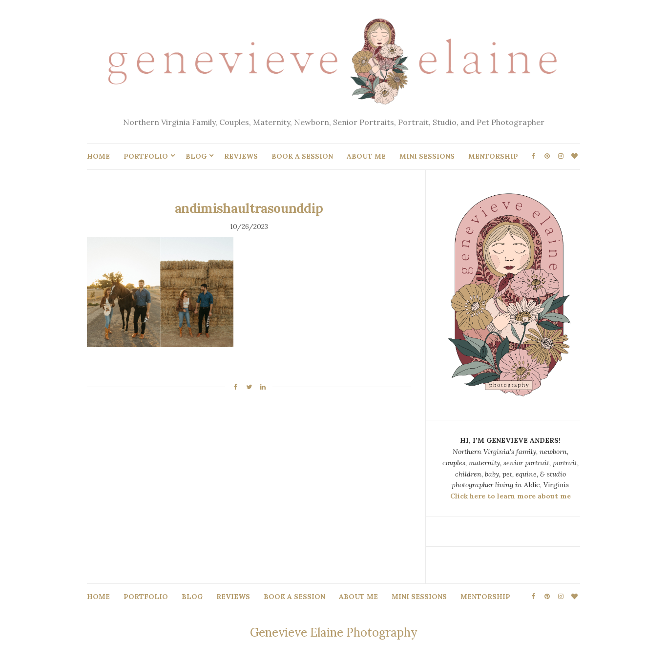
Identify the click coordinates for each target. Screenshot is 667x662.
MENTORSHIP (493, 156)
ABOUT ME (366, 156)
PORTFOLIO (146, 156)
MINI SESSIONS (427, 156)
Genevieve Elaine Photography (333, 632)
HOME (98, 156)
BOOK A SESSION (302, 156)
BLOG (196, 156)
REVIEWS (241, 156)
